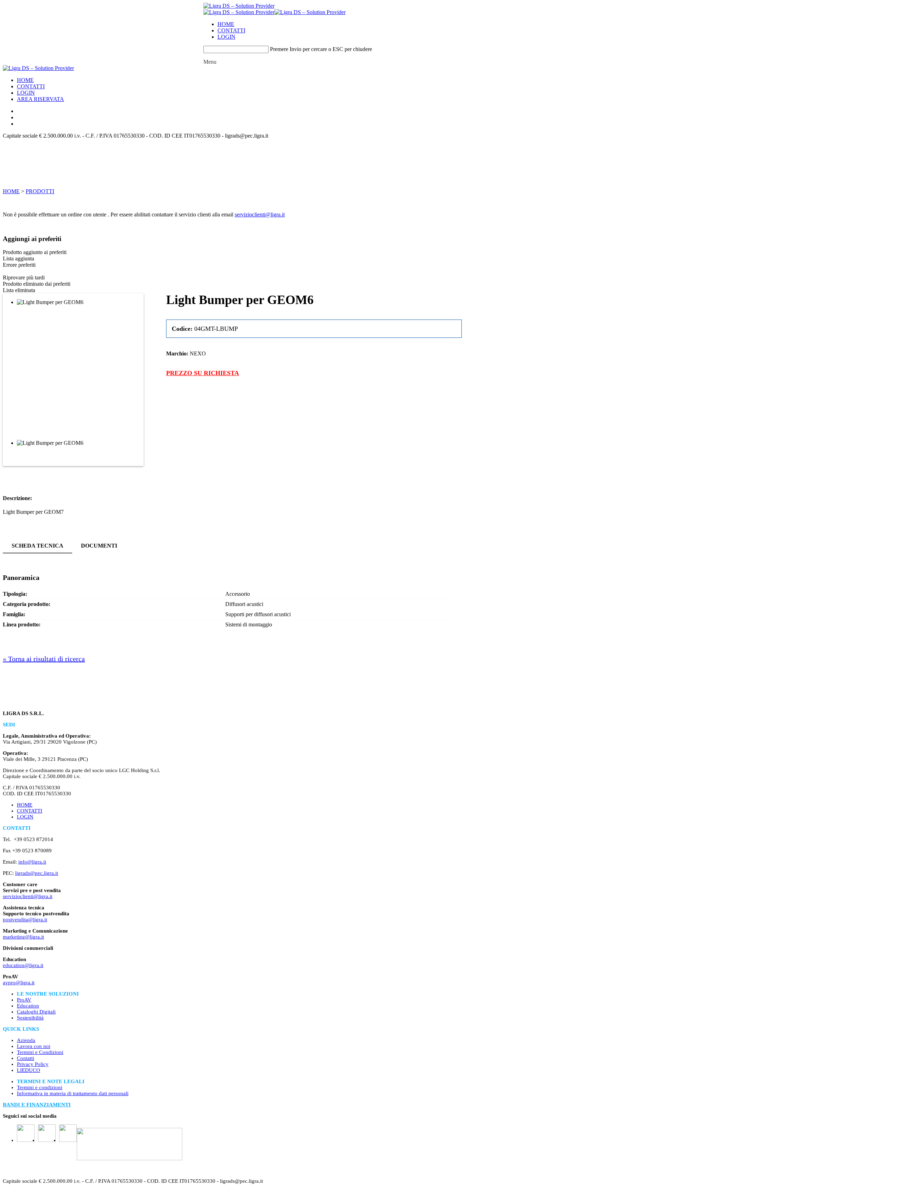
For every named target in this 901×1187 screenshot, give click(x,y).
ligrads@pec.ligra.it (36, 873)
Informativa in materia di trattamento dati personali (72, 1093)
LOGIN (226, 37)
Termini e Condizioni (40, 1052)
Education (28, 1006)
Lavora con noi (33, 1046)
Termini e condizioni (39, 1087)
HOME (226, 24)
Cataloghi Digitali (36, 1012)
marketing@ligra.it (23, 937)
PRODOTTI (40, 191)
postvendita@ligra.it (25, 919)
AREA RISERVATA (40, 99)
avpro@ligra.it (18, 982)
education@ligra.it (23, 965)
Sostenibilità (30, 1018)
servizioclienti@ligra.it (260, 214)
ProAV (24, 1000)
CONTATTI (231, 30)
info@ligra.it (32, 862)
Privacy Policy (33, 1064)
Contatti (25, 1058)
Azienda (26, 1040)
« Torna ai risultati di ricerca (44, 659)
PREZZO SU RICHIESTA (202, 373)
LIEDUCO (28, 1070)
